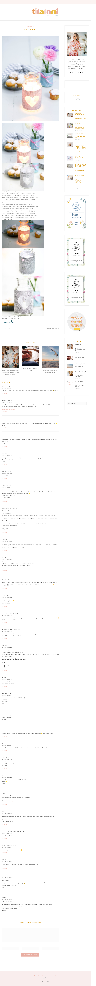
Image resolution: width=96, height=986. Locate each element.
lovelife (4, 453)
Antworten (4, 393)
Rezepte (51, 1)
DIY (46, 1)
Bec (3, 811)
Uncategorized (31, 26)
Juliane (4, 577)
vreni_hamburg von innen (10, 845)
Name (3, 946)
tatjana (4, 677)
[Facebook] (4, 2)
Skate (57, 1)
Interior (10, 328)
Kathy (3, 743)
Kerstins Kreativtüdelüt (9, 508)
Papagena (5, 557)
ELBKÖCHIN (5, 729)
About (69, 1)
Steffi (3, 793)
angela (4, 897)
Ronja (3, 775)
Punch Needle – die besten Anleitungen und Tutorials (80, 157)
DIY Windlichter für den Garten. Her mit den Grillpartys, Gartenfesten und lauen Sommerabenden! (80, 167)
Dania (3, 875)
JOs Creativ (5, 757)
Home (26, 1)
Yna (3, 418)
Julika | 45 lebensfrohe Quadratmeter (13, 831)
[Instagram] (6, 2)
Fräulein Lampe (6, 693)
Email (23, 946)
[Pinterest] (8, 2)
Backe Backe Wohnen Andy (10, 613)
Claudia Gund (6, 386)
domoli (4, 713)
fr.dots (4, 435)
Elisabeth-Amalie (7, 400)
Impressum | (49, 975)
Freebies (63, 1)
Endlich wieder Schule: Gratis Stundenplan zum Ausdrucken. (80, 135)
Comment (4, 926)
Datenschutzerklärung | (40, 975)
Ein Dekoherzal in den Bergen (11, 629)
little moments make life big (8, 802)
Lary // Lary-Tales (7, 471)
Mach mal (4, 539)
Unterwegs (33, 1)
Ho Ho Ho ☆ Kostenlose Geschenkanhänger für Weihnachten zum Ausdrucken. (80, 126)
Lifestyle (40, 1)
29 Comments (34, 32)
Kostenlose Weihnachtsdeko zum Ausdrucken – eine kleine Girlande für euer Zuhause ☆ (10, 372)
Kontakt (54, 975)
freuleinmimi (5, 595)
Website (43, 946)
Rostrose (5, 645)
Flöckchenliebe (6, 485)
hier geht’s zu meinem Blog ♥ (9, 409)
